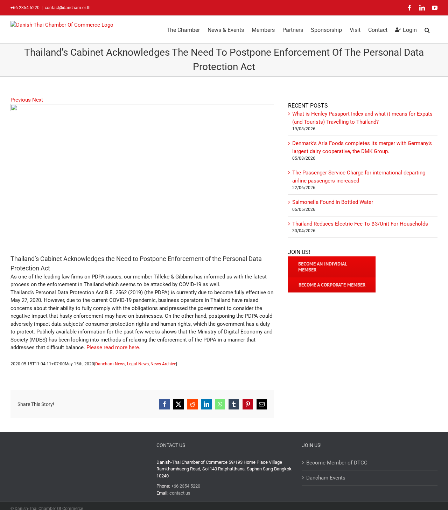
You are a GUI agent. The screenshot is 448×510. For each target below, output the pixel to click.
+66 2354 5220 (185, 486)
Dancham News (110, 363)
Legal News (138, 363)
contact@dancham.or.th (68, 7)
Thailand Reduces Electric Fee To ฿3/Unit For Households (360, 224)
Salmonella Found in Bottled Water (332, 202)
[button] (427, 29)
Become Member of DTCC (337, 463)
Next (37, 100)
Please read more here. (113, 347)
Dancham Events (325, 478)
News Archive (163, 363)
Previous (20, 100)
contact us (179, 493)
